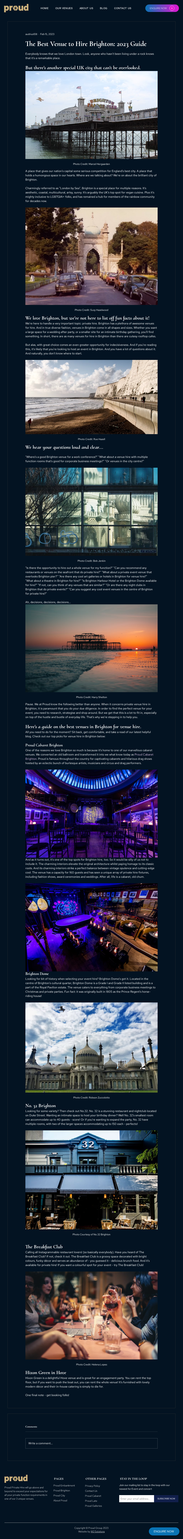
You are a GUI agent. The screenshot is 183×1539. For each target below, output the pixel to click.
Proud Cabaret (93, 1495)
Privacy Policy (92, 1485)
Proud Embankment (64, 1485)
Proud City (59, 1495)
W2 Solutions (98, 1531)
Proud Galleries (93, 1505)
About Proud (60, 1500)
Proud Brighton (61, 1490)
